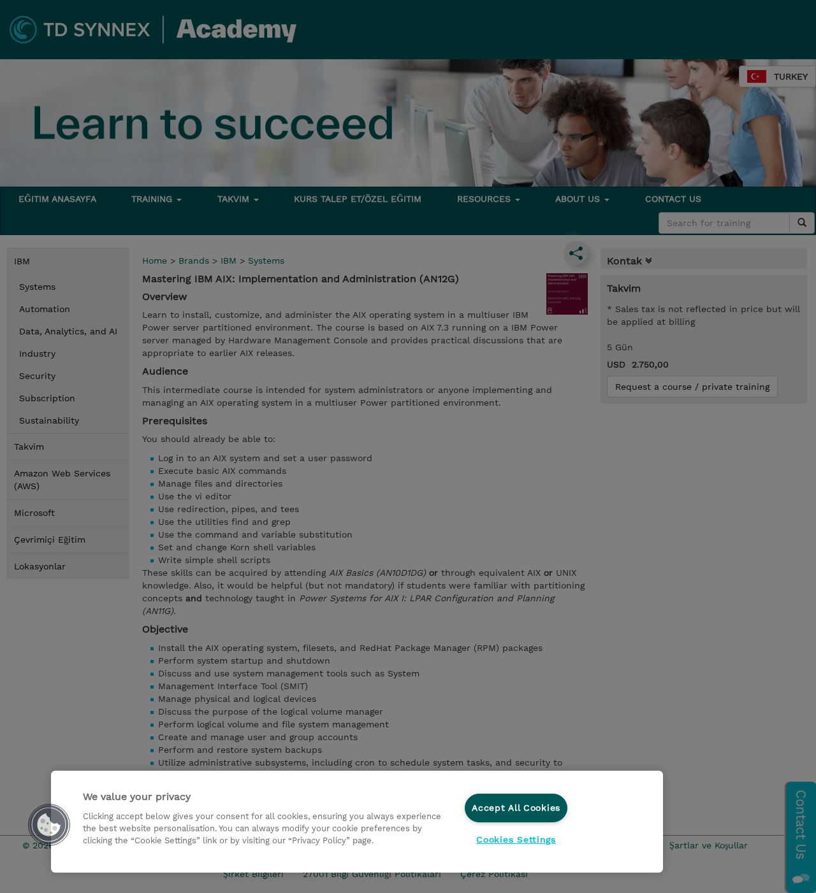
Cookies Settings (516, 839)
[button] (49, 824)
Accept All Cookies (516, 808)
